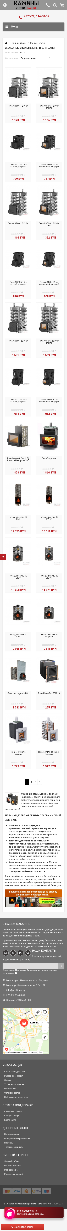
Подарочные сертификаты (17, 1138)
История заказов (12, 1165)
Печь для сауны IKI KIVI (18, 518)
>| (40, 781)
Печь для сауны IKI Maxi (18, 636)
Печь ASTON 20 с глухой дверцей (18, 401)
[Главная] (6, 43)
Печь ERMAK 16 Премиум (18, 753)
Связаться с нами (13, 1111)
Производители (11, 1134)
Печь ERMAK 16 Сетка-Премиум (49, 753)
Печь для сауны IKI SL (18, 693)
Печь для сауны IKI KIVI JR (49, 518)
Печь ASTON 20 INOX (18, 341)
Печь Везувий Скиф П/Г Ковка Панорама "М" (18, 459)
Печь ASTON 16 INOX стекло (49, 224)
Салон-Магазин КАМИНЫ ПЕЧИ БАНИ (47, 1204)
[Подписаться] (61, 966)
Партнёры (9, 1143)
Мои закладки (11, 1170)
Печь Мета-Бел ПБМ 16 (49, 693)
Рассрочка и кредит (13, 1076)
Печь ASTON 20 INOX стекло (49, 342)
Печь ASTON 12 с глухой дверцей (18, 166)
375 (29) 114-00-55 (15, 995)
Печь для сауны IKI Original (49, 636)
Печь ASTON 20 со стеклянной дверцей (49, 401)
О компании (10, 1088)
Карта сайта (10, 1120)
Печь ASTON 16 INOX (18, 223)
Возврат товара (11, 1116)
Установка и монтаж (14, 1084)
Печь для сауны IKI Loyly (18, 577)
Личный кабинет (12, 1161)
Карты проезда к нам (14, 1071)
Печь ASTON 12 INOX (18, 106)
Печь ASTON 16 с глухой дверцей (18, 283)
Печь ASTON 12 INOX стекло (49, 107)
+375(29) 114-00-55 (36, 16)
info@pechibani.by (15, 990)
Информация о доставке (16, 1097)
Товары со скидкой (13, 1147)
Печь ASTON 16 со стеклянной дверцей (49, 283)
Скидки (8, 1080)
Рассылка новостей (13, 1174)
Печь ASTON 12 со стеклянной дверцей (49, 166)
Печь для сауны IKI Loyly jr (49, 577)
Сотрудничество (12, 1093)
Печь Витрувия (49, 458)
